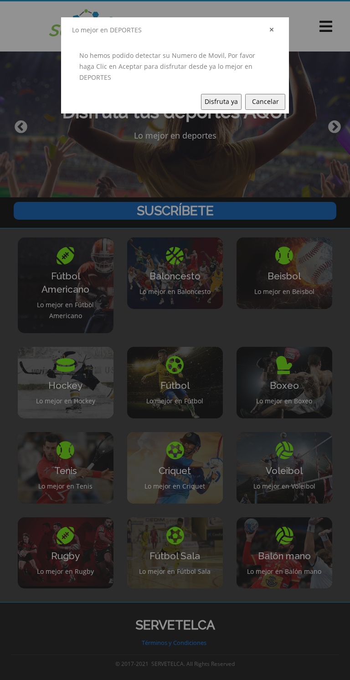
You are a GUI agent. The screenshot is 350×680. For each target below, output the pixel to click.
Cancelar (265, 101)
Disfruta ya (221, 101)
